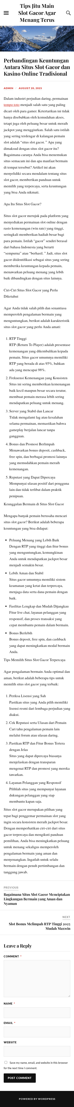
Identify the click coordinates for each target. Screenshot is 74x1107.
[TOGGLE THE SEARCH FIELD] (67, 13)
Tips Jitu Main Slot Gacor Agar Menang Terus (37, 12)
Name (9, 1003)
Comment (13, 956)
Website (10, 1042)
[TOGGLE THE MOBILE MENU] (6, 13)
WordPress (46, 1098)
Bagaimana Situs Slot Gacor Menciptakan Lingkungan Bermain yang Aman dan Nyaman (37, 899)
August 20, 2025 (30, 88)
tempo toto (12, 104)
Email (9, 1023)
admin (8, 88)
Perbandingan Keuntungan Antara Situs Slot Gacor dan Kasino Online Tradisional (37, 67)
